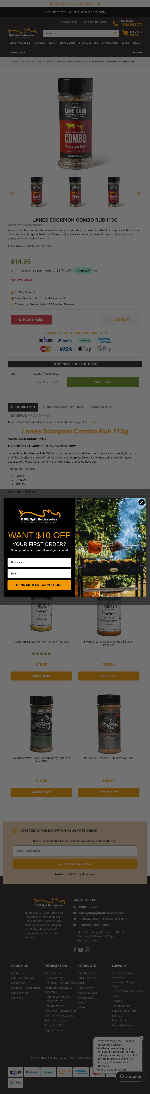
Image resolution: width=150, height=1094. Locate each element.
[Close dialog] (141, 502)
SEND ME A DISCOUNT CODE (39, 585)
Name (10, 555)
